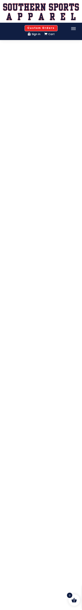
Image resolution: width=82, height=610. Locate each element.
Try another (41, 111)
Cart (51, 34)
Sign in (36, 34)
